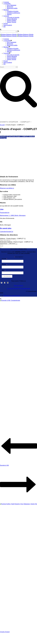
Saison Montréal (12, 19)
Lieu (1, 209)
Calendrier (3, 231)
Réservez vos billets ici (7, 188)
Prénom (4, 264)
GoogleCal (9, 231)
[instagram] (4, 282)
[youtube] (7, 282)
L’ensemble (6, 3)
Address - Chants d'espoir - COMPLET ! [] (12, 238)
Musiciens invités (12, 8)
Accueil (2, 125)
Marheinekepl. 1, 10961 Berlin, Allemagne (13, 215)
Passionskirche (4, 212)
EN (4, 26)
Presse (5, 23)
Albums (9, 14)
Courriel (4, 259)
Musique (6, 9)
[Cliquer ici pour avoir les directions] (1, 246)
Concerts (6, 16)
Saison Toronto (11, 22)
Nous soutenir (7, 25)
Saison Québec (11, 20)
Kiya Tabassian (11, 5)
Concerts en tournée (13, 17)
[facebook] (1, 282)
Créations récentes (12, 11)
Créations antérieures (13, 13)
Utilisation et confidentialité (11, 296)
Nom (3, 270)
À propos (6, 2)
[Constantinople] (16, 35)
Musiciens (10, 6)
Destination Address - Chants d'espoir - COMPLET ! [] (16, 242)
